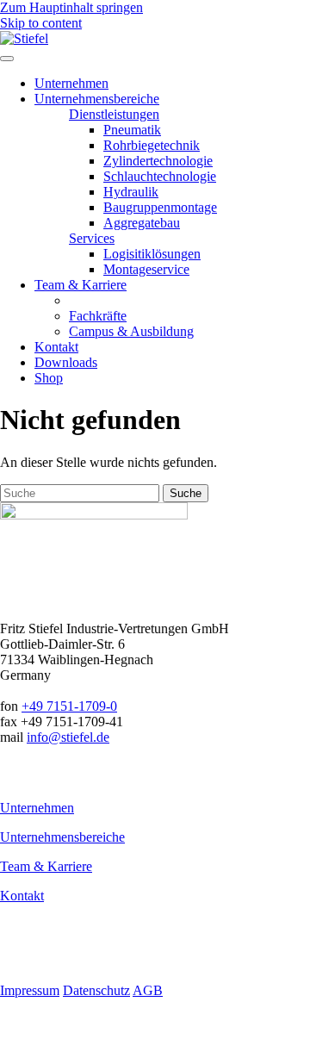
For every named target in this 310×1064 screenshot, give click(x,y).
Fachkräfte (98, 315)
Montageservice (146, 269)
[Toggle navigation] (7, 58)
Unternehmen (37, 807)
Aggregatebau (141, 222)
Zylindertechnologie (158, 160)
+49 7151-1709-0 (69, 706)
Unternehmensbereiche (62, 837)
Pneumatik (132, 129)
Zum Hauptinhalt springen (71, 7)
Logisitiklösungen (152, 253)
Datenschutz (96, 990)
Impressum (29, 990)
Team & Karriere (46, 866)
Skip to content (41, 23)
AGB (148, 990)
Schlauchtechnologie (159, 176)
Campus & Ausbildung (131, 331)
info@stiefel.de (68, 737)
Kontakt (22, 895)
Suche (186, 493)
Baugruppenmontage (160, 207)
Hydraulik (130, 191)
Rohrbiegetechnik (151, 145)
